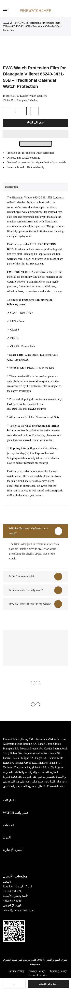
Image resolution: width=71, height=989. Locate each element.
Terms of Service (37, 975)
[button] (35, 134)
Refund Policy (16, 971)
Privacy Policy (36, 971)
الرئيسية (7, 22)
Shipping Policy (58, 971)
